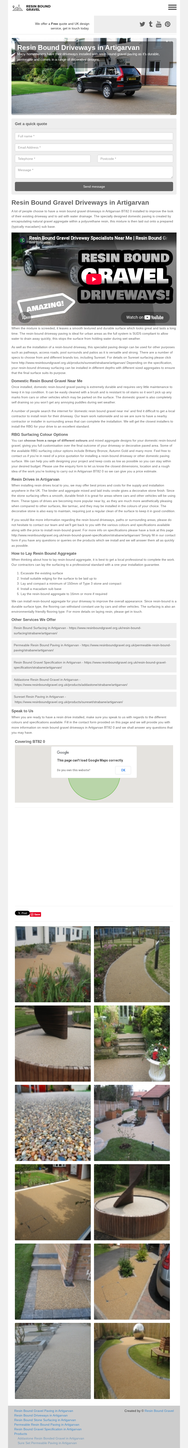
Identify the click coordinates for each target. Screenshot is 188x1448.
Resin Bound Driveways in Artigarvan (41, 1415)
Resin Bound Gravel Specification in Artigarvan (48, 1429)
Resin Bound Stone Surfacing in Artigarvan (45, 1420)
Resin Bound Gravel (159, 1411)
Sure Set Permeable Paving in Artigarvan (47, 1443)
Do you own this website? (73, 770)
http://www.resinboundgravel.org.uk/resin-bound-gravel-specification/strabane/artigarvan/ (75, 535)
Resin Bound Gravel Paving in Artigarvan (43, 1411)
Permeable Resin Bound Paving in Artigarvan (46, 1424)
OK (123, 770)
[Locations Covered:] (13, 7)
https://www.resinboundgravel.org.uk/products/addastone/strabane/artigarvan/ (71, 685)
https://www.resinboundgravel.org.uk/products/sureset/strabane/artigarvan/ (69, 702)
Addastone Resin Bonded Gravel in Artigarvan (51, 1438)
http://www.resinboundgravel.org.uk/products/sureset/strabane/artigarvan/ (72, 363)
